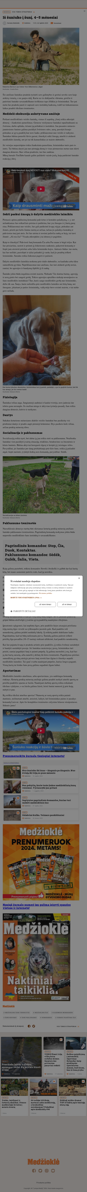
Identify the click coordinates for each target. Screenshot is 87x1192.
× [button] (79, 578)
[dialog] (43, 596)
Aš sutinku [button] (67, 604)
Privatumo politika (45, 593)
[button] (43, 597)
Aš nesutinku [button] (45, 604)
